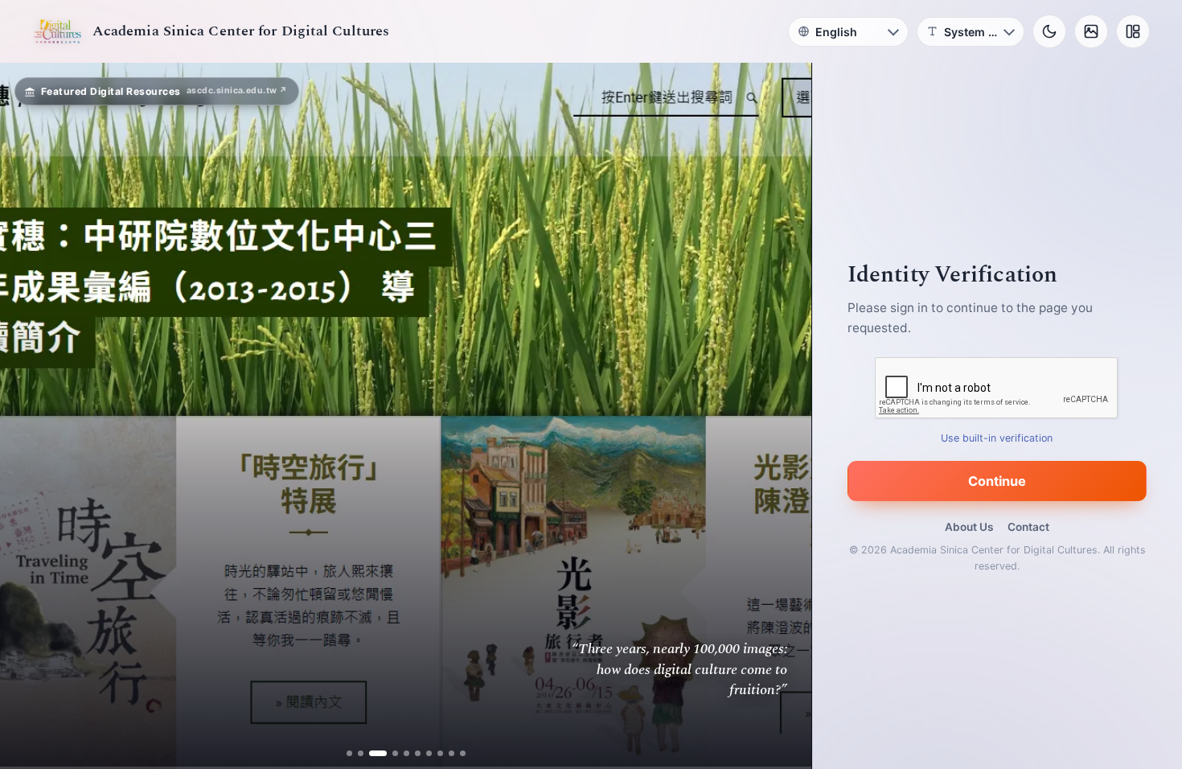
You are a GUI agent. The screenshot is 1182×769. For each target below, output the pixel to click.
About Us (969, 526)
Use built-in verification (997, 438)
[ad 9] (445, 753)
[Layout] (1133, 31)
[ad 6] (411, 753)
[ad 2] (366, 753)
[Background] (1091, 31)
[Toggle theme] (1049, 31)
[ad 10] (456, 753)
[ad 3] (377, 753)
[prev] (29, 416)
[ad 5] (400, 753)
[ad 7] (422, 753)
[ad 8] (434, 753)
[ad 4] (389, 753)
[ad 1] (355, 753)
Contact (1028, 526)
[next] (782, 416)
